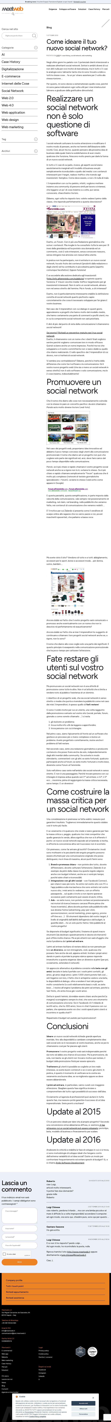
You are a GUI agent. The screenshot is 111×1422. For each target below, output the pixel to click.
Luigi (58, 56)
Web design (10, 120)
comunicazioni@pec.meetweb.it (14, 1333)
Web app (5, 1354)
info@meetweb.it (8, 1331)
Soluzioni (82, 9)
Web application (13, 112)
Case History (94, 9)
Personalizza (83, 1414)
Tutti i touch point (15, 1286)
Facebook (42, 1370)
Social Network (13, 91)
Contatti (5, 1389)
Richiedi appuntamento (17, 1292)
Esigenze (53, 9)
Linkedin (42, 1376)
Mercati (105, 9)
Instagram (42, 1373)
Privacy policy (44, 1351)
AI (3, 55)
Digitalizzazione (13, 69)
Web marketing (13, 127)
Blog (3, 1386)
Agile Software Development (70, 1163)
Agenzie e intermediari (10, 1392)
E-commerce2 (7, 1351)
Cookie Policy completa (37, 1416)
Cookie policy (44, 1354)
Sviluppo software (67, 9)
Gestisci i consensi (45, 1357)
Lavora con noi (7, 1379)
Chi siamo (5, 1376)
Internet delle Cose (15, 83)
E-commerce (11, 76)
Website (5, 1357)
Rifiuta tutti (83, 1409)
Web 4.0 (8, 105)
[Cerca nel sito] (34, 36)
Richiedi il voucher (80, 2)
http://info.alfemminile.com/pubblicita (65, 278)
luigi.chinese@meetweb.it (73, 1255)
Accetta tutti (83, 1403)
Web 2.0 (8, 98)
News (4, 1383)
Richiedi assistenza (15, 1298)
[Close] (93, 1398)
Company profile (14, 1280)
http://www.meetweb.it (78, 1251)
